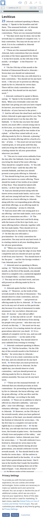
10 (10, 99)
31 (21, 325)
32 (32, 331)
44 (5, 471)
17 (3, 176)
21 (3, 233)
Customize (25, 515)
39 (14, 411)
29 (8, 314)
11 (3, 113)
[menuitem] (3, 2)
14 (15, 142)
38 (12, 400)
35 (3, 357)
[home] (3, 2)
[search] (40, 3)
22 (5, 248)
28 (32, 302)
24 (10, 268)
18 (3, 190)
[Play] (1, 11)
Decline (15, 515)
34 (10, 348)
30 (11, 319)
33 (5, 345)
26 (5, 288)
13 (3, 130)
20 (31, 216)
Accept (6, 515)
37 (5, 383)
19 (3, 210)
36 (9, 362)
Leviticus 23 (13, 8)
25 (3, 279)
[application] (21, 11)
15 (5, 156)
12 (11, 122)
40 (30, 426)
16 (32, 165)
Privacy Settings (11, 509)
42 (17, 451)
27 (10, 291)
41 (18, 440)
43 (32, 457)
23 (5, 265)
